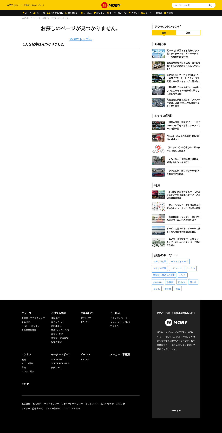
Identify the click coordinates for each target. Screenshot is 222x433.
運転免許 (55, 318)
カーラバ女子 (159, 261)
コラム (156, 289)
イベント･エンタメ (31, 326)
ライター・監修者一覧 (32, 408)
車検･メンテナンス (60, 330)
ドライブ (85, 322)
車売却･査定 (57, 334)
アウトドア (86, 318)
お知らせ (120, 403)
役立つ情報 (56, 342)
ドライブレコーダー (119, 318)
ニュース (41, 13)
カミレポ (85, 359)
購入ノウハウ (57, 322)
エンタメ (100, 13)
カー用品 (87, 13)
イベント (135, 13)
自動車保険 (56, 326)
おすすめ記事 (159, 268)
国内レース (56, 367)
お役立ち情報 (56, 13)
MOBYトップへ (81, 39)
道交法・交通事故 (59, 338)
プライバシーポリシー (72, 403)
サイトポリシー (51, 403)
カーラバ (190, 268)
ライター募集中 (53, 408)
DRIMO (181, 282)
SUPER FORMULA (60, 363)
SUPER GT (56, 359)
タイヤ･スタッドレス (120, 322)
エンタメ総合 (28, 371)
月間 (188, 33)
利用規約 (37, 403)
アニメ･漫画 (27, 363)
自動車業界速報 (29, 330)
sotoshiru (157, 282)
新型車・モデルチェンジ (33, 318)
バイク (182, 275)
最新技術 (26, 322)
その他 (170, 13)
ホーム (28, 13)
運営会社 (26, 403)
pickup (168, 289)
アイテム (114, 326)
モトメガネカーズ (179, 261)
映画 (24, 359)
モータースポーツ (118, 13)
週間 (164, 33)
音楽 (24, 367)
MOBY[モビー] (28, 18)
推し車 (193, 282)
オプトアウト (91, 403)
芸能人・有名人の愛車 (164, 275)
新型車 (170, 282)
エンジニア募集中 (71, 408)
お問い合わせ (107, 403)
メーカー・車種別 (153, 13)
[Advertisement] (81, 87)
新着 (178, 289)
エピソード (176, 268)
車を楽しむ (73, 13)
